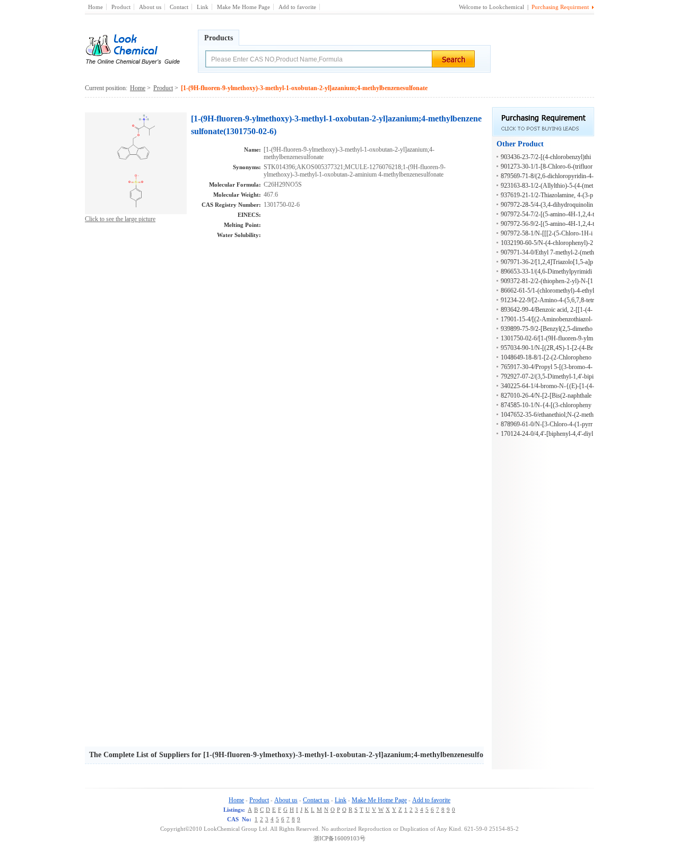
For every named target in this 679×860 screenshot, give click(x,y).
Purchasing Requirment (560, 7)
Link (202, 7)
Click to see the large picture (120, 219)
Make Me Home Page (243, 7)
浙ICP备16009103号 (339, 838)
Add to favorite (297, 7)
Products (218, 38)
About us (150, 7)
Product (120, 7)
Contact (179, 7)
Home (95, 7)
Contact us (316, 800)
